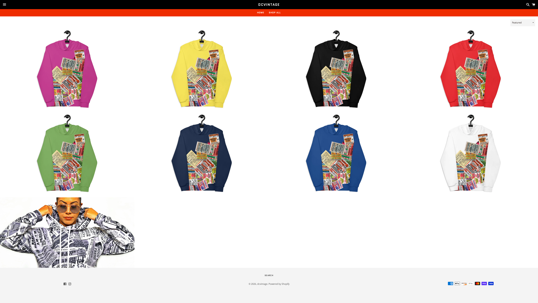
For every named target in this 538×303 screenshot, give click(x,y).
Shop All (275, 12)
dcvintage (269, 4)
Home (260, 12)
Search (269, 275)
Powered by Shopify (279, 283)
